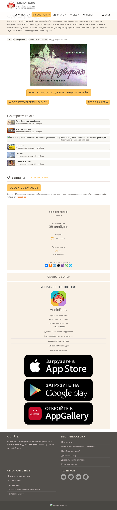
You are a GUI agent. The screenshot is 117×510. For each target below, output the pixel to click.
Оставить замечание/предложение (24, 489)
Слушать (23, 15)
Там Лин (19, 154)
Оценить (58, 215)
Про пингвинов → (98, 102)
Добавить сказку (68, 455)
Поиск (89, 15)
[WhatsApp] (66, 265)
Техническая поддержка (19, 476)
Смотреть (42, 15)
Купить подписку (69, 464)
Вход (107, 15)
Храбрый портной (23, 129)
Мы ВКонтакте (14, 480)
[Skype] (70, 265)
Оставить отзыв (39, 177)
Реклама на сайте (16, 494)
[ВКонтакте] (46, 265)
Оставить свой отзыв (24, 188)
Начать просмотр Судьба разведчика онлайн (58, 92)
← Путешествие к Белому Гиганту (28, 102)
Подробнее (21, 197)
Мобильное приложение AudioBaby (77, 446)
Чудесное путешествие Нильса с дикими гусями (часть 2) (85, 137)
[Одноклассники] (50, 265)
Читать (60, 15)
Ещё (75, 15)
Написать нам (14, 485)
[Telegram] (54, 265)
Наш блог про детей (70, 451)
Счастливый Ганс (23, 162)
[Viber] (62, 265)
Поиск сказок (67, 442)
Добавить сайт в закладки (73, 460)
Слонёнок (20, 145)
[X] (58, 265)
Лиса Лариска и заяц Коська (28, 121)
